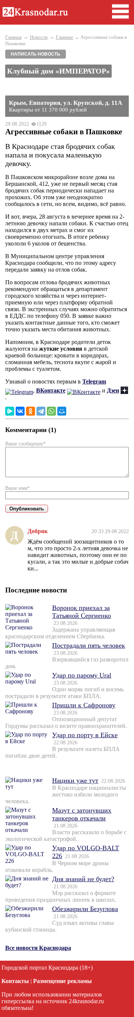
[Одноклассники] (30, 411)
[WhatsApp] (51, 411)
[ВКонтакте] (20, 411)
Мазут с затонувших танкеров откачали (81, 814)
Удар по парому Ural (81, 675)
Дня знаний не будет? (83, 879)
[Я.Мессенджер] (9, 411)
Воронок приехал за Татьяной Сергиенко (81, 611)
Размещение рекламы (62, 981)
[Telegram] (40, 411)
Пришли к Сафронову (83, 705)
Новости (39, 37)
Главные (64, 37)
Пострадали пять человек (88, 645)
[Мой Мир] (61, 411)
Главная (13, 37)
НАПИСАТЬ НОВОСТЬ (35, 54)
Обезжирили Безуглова (85, 909)
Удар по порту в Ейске (85, 735)
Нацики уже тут (75, 780)
